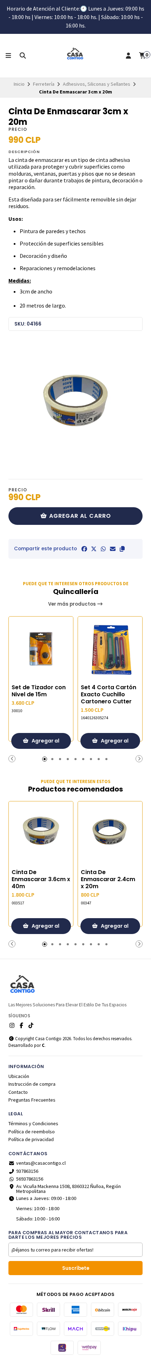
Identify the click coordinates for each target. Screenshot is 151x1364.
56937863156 (29, 1178)
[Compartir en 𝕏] (93, 549)
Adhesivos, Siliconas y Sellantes (96, 84)
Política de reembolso (31, 1131)
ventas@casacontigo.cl (41, 1162)
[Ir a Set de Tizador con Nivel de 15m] (41, 649)
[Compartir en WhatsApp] (103, 549)
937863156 (27, 1171)
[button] (122, 549)
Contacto (18, 1092)
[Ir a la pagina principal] (75, 55)
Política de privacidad (31, 1139)
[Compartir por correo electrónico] (112, 549)
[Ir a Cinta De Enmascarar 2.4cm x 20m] (110, 833)
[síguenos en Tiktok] (30, 1025)
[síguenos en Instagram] (11, 1025)
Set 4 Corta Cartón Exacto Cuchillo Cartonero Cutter (108, 694)
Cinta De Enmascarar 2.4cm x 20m (108, 879)
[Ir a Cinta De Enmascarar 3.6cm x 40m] (41, 833)
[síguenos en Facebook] (21, 1025)
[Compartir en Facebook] (84, 549)
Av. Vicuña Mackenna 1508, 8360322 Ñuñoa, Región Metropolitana (68, 1189)
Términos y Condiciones (33, 1123)
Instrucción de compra (31, 1083)
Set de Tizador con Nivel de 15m (39, 691)
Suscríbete (75, 1268)
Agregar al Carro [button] (45, 743)
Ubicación (18, 1076)
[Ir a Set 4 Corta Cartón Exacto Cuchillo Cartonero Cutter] (110, 649)
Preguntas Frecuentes (31, 1099)
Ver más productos (72, 604)
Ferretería (43, 84)
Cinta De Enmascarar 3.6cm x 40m (41, 879)
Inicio (19, 84)
